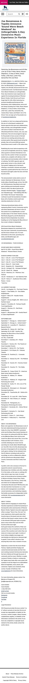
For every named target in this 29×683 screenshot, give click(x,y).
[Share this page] (27, 13)
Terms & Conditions (21, 677)
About (7, 674)
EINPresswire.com (12, 83)
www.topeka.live (6, 571)
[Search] (19, 14)
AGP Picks (4, 2)
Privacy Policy (22, 680)
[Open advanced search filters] (22, 14)
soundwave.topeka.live (9, 117)
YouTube (3, 599)
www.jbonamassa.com (7, 239)
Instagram (4, 595)
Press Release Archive (17, 674)
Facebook (4, 597)
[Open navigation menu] (2, 13)
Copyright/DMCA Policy (10, 680)
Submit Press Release (8, 677)
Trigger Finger (21, 190)
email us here (5, 591)
